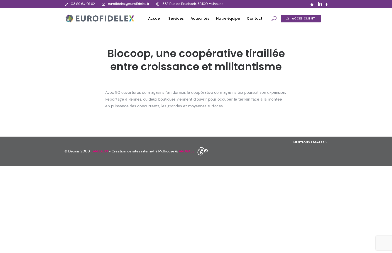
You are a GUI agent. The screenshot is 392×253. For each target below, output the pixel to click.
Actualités (200, 18)
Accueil (155, 18)
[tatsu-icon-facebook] (327, 4)
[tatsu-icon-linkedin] (320, 4)
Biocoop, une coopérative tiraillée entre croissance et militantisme (196, 60)
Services (176, 18)
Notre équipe (228, 18)
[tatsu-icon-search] (274, 18)
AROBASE (187, 151)
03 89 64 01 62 (83, 4)
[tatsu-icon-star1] (311, 4)
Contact (254, 18)
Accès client (303, 18)
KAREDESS (99, 151)
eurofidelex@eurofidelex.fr (128, 4)
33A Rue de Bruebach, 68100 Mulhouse (192, 4)
